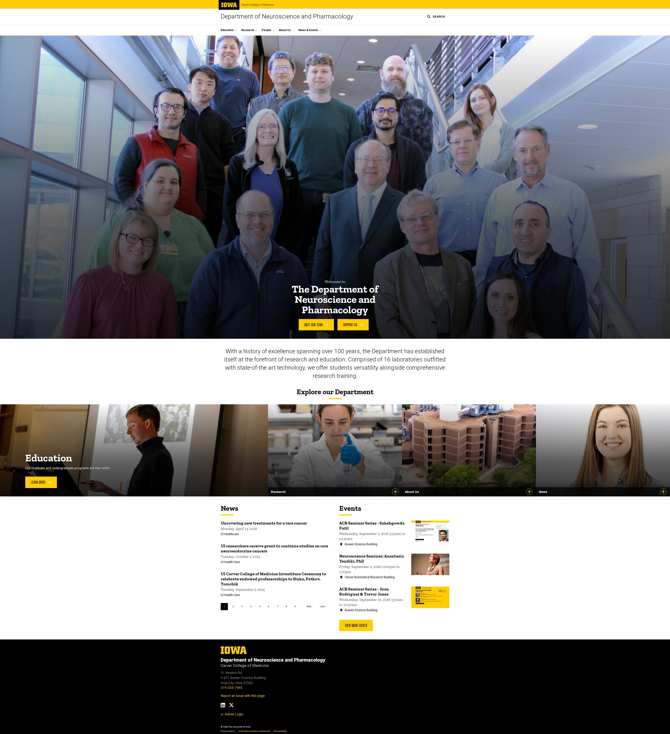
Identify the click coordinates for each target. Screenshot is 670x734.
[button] (436, 16)
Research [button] (247, 30)
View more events (356, 625)
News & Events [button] (308, 30)
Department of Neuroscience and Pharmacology (287, 16)
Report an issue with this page (243, 696)
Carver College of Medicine (257, 4)
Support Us (350, 324)
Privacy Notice (228, 731)
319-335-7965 (231, 688)
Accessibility (280, 731)
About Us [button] (285, 30)
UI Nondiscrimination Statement (254, 731)
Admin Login (234, 714)
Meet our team (313, 324)
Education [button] (227, 30)
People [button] (266, 30)
